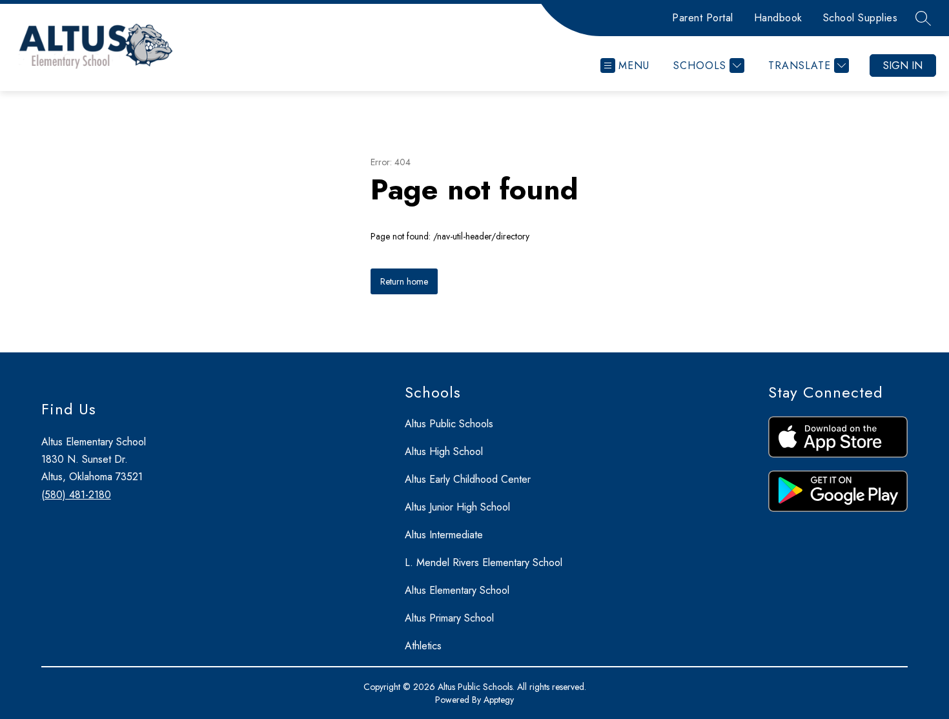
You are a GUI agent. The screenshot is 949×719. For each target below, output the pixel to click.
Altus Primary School (449, 618)
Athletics (423, 645)
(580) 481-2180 (76, 494)
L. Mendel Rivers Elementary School (483, 562)
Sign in (903, 65)
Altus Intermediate (444, 534)
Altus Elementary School (457, 590)
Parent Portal (702, 17)
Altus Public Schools (449, 423)
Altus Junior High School (457, 507)
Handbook (778, 17)
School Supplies (860, 17)
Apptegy (499, 699)
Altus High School (444, 451)
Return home (404, 281)
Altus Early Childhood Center (468, 479)
